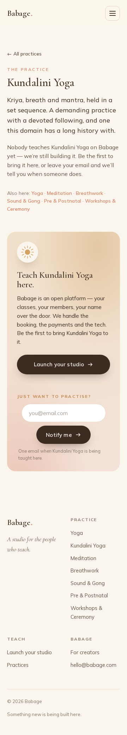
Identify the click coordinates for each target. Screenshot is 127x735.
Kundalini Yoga (88, 545)
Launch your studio (59, 364)
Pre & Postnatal (62, 201)
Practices (18, 665)
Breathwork (89, 193)
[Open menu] (112, 13)
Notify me (59, 435)
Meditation (59, 193)
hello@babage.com (93, 665)
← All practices (24, 54)
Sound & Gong (23, 201)
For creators (85, 652)
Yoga (37, 193)
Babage (19, 13)
